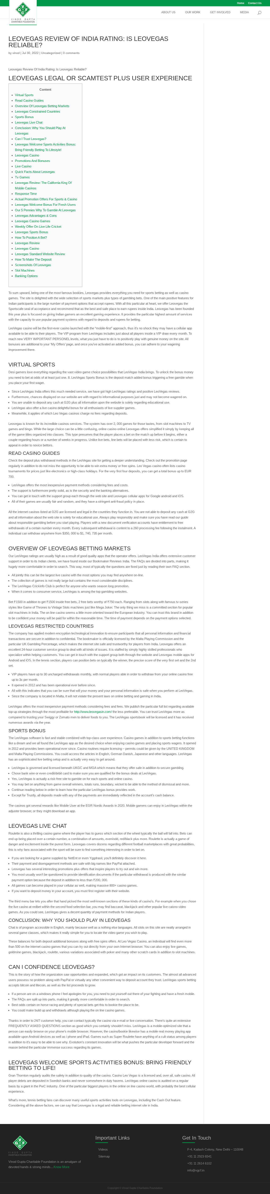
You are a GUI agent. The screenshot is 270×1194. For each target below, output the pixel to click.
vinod (16, 53)
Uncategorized (51, 53)
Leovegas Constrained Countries (37, 111)
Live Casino (23, 166)
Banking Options (26, 276)
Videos (103, 1149)
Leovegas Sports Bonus (31, 232)
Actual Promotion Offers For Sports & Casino (46, 199)
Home (240, 3)
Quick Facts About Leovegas (35, 172)
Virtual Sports (24, 95)
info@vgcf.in (195, 1170)
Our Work (192, 12)
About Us (168, 12)
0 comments (71, 53)
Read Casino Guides (29, 100)
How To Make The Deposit (33, 259)
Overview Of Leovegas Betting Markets (42, 106)
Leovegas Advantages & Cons (36, 215)
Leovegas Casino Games (32, 221)
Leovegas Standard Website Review (40, 254)
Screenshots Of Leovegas (33, 265)
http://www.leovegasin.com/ (93, 711)
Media (244, 12)
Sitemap (104, 1156)
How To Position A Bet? (31, 237)
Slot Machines (25, 270)
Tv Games (22, 177)
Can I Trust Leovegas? (30, 139)
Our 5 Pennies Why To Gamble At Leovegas (45, 210)
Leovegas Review (27, 243)
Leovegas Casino (27, 155)
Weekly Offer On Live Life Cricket (38, 226)
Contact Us (255, 3)
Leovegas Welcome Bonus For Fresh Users (45, 204)
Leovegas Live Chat (28, 122)
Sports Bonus (24, 117)
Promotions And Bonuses (32, 161)
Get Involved (220, 12)
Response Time (26, 193)
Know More (61, 1167)
